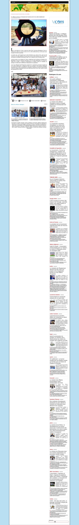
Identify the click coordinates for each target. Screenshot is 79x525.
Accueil (13, 2)
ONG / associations (27, 124)
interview (14, 123)
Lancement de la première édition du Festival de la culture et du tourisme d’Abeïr (58, 317)
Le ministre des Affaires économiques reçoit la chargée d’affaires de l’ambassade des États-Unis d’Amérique (58, 391)
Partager (44, 100)
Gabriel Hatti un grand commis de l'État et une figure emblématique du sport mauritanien (38, 119)
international (43, 124)
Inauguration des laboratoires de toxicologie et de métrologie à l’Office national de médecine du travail (58, 353)
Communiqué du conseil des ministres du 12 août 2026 (57, 297)
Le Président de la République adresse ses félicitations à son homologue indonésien (58, 118)
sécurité (37, 124)
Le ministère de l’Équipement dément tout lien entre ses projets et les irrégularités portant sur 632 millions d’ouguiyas (58, 271)
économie (35, 122)
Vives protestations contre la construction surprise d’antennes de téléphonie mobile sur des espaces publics (58, 348)
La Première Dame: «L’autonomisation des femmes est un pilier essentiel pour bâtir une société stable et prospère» (58, 494)
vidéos (40, 126)
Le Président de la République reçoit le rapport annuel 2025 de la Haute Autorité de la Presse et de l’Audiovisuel (58, 511)
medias (30, 127)
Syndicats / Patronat (19, 126)
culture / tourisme (18, 127)
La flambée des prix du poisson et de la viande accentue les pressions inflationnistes (58, 443)
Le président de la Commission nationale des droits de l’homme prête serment (58, 225)
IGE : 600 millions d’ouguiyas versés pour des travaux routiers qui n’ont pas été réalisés (58, 395)
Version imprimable (35, 100)
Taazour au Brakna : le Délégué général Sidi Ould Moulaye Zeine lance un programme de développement (58, 46)
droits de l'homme (30, 123)
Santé (27, 127)
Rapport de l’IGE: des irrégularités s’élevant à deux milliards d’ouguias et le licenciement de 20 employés (58, 282)
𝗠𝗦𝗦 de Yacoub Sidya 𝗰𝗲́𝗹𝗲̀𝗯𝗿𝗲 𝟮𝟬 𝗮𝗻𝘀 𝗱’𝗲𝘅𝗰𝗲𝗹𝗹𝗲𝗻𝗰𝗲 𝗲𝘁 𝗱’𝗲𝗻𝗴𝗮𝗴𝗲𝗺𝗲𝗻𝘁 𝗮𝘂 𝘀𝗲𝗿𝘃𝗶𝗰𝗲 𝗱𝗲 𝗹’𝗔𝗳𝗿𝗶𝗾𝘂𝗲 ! (58, 70)
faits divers (35, 126)
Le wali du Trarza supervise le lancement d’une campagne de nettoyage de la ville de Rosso (58, 468)
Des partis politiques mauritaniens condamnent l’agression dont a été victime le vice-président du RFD (58, 81)
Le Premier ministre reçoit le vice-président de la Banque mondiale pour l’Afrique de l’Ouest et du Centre (58, 95)
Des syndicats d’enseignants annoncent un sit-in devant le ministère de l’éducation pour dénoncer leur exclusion (58, 403)
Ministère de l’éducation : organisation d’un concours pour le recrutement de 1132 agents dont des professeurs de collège (59, 463)
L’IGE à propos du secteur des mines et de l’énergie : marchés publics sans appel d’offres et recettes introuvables (58, 202)
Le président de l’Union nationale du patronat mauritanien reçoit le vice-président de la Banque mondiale (58, 414)
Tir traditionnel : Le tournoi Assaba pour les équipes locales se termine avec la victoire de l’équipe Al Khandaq (20, 120)
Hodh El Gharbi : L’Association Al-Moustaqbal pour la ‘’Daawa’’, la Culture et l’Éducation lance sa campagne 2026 (58, 248)
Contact (29, 2)
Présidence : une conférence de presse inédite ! (58, 66)
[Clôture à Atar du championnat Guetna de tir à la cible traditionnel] (29, 19)
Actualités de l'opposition (40, 123)
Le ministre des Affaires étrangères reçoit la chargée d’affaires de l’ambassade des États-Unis (58, 104)
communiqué (23, 123)
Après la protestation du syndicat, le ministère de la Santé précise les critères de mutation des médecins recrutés (58, 338)
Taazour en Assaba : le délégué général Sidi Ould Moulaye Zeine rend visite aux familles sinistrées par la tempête (58, 36)
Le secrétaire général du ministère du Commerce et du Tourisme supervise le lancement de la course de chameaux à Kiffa (59, 330)
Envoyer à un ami (24, 100)
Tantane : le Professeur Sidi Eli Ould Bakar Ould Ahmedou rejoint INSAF (58, 91)
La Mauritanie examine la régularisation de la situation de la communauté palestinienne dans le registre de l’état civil (58, 114)
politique (30, 122)
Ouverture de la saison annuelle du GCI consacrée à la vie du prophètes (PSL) (57, 259)
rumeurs (44, 126)
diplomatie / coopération (17, 124)
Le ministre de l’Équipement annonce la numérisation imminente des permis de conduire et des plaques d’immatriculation (58, 139)
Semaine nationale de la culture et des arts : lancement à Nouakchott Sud (58, 326)
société (18, 123)
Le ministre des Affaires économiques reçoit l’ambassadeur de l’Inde (56, 381)
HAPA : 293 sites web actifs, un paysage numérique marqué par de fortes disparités (58, 502)
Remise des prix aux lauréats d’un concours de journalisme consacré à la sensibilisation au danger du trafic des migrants (59, 516)
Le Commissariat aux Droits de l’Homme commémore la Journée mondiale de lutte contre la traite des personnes (58, 240)
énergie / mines (24, 122)
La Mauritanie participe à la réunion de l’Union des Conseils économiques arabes (58, 394)
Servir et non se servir (55, 195)
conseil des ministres (37, 127)
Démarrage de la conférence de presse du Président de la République (58, 514)
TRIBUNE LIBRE (28, 126)
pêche (23, 127)
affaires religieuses (42, 122)
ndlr (13, 127)
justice (33, 124)
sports (13, 126)
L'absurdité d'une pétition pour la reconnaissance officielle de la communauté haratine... (58, 58)
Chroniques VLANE (15, 122)
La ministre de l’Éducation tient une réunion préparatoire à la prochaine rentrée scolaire (58, 453)
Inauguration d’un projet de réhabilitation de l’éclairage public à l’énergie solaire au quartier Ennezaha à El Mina (58, 218)
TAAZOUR (29, 128)
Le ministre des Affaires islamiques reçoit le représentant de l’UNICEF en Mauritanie (58, 262)
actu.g (44, 127)
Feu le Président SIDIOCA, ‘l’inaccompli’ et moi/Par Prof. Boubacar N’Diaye (58, 181)
